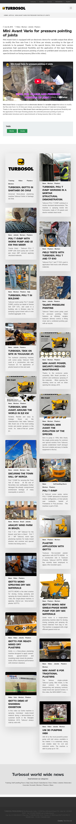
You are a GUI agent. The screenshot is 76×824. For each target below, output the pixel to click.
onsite (22, 131)
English (68, 1)
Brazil (22, 521)
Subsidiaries (59, 1)
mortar (11, 131)
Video (18, 27)
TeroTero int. (67, 821)
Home (6, 15)
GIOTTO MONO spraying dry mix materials (19, 585)
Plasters (37, 27)
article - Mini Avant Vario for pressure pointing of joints (29, 15)
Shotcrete (67, 783)
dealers (41, 1)
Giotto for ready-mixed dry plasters (19, 644)
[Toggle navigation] (71, 8)
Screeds (32, 785)
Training (11, 180)
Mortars (24, 27)
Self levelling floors (60, 484)
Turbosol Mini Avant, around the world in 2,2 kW (20, 410)
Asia (31, 783)
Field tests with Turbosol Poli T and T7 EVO (53, 255)
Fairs (15, 697)
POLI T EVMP (49, 491)
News (44, 183)
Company (33, 1)
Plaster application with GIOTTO (53, 546)
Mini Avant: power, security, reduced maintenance (54, 366)
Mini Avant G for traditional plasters (53, 673)
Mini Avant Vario (29, 109)
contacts (49, 1)
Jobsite (31, 27)
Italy (28, 292)
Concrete (26, 785)
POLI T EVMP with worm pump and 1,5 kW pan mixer (20, 242)
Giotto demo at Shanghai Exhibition (18, 704)
